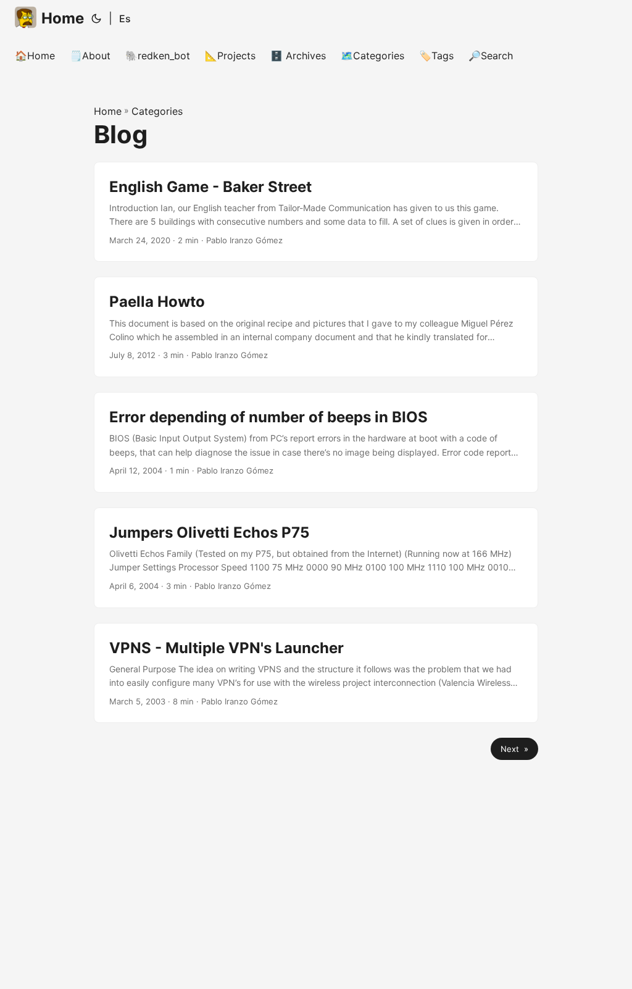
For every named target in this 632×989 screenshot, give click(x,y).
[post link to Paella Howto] (316, 327)
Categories (157, 111)
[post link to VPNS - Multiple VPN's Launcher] (316, 673)
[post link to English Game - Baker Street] (316, 212)
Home (62, 18)
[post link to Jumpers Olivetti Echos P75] (316, 557)
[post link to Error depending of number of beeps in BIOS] (316, 442)
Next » (514, 749)
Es (125, 18)
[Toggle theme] (96, 18)
